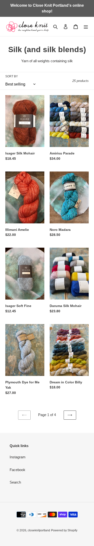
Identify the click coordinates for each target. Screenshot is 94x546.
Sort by (11, 76)
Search (15, 482)
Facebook (17, 470)
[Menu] (86, 26)
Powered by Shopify (64, 530)
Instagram (18, 457)
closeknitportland (39, 530)
